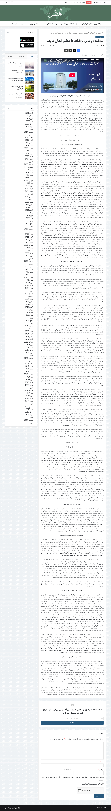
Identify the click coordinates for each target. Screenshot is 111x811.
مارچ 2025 (29, 159)
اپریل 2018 (29, 382)
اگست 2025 (29, 146)
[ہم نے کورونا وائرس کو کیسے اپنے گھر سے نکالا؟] (29, 88)
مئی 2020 (29, 315)
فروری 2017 (28, 404)
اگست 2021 (29, 275)
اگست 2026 (29, 113)
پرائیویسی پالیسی (11, 807)
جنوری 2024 (28, 197)
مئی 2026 (29, 121)
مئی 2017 (29, 396)
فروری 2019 (28, 356)
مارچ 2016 (29, 415)
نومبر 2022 (29, 234)
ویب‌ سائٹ (67, 769)
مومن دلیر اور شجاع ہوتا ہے (17, 71)
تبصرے (10, 56)
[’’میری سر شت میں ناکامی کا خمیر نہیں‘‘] (29, 65)
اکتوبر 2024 (29, 172)
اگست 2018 (29, 372)
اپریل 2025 (29, 156)
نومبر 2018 (29, 364)
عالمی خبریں (34, 23)
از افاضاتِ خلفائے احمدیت (49, 23)
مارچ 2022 (29, 256)
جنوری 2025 (28, 164)
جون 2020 (29, 312)
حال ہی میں (21, 56)
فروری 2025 (28, 162)
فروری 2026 (28, 129)
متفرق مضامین (83, 33)
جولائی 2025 (28, 148)
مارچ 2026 (29, 127)
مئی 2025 (29, 154)
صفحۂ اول (98, 33)
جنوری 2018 (28, 391)
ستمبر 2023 (29, 207)
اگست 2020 (29, 307)
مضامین (24, 23)
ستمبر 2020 (29, 304)
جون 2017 (29, 393)
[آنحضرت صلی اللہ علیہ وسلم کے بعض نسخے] (29, 96)
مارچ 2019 (29, 353)
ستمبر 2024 (29, 175)
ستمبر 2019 (29, 337)
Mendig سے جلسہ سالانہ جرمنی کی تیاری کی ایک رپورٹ (15, 79)
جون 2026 (29, 119)
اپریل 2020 (29, 318)
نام (102, 761)
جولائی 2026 (28, 116)
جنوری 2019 (28, 358)
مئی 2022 (29, 251)
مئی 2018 (29, 380)
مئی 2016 (29, 409)
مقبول (32, 56)
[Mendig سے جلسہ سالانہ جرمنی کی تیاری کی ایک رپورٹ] (29, 80)
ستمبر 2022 (29, 240)
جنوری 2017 (28, 407)
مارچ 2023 (29, 224)
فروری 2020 (28, 323)
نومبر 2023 (29, 202)
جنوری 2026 (28, 132)
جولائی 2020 (28, 310)
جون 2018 (29, 377)
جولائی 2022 (28, 245)
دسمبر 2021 (28, 264)
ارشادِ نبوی (97, 23)
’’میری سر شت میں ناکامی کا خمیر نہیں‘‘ (15, 64)
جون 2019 (29, 345)
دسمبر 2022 (28, 232)
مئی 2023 (29, 218)
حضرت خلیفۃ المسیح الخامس (70, 23)
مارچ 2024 (29, 191)
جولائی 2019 (28, 342)
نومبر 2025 (29, 137)
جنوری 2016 (28, 420)
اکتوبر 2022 (29, 237)
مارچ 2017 (29, 401)
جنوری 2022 (28, 261)
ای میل (101, 769)
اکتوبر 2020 (29, 302)
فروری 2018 (28, 388)
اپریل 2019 (29, 350)
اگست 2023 (29, 210)
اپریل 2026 (29, 124)
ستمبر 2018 (29, 369)
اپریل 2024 (29, 189)
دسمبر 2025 (28, 135)
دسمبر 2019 (28, 329)
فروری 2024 (28, 194)
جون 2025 (29, 151)
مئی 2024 (29, 186)
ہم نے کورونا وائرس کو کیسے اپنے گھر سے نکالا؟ (16, 87)
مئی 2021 (29, 283)
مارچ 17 (30, 423)
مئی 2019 (29, 347)
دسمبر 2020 (28, 296)
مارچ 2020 (29, 321)
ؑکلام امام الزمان (87, 23)
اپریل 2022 (29, 253)
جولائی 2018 (28, 374)
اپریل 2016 (29, 412)
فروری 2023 (28, 226)
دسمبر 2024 (28, 167)
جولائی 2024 (28, 181)
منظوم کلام (14, 23)
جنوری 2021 (28, 294)
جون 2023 (29, 216)
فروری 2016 (28, 417)
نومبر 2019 (29, 331)
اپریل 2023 (29, 221)
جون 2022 (29, 248)
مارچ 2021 (29, 288)
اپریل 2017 (29, 399)
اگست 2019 (29, 339)
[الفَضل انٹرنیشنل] (55, 12)
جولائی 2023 (28, 213)
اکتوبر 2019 (29, 334)
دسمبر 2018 (28, 361)
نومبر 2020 (29, 299)
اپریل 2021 (29, 286)
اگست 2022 (29, 242)
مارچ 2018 (29, 385)
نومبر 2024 (29, 170)
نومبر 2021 (29, 267)
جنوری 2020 (28, 326)
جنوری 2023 (28, 229)
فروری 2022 (28, 259)
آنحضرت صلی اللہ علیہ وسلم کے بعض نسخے (16, 95)
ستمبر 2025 (29, 143)
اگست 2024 (29, 178)
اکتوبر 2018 (29, 366)
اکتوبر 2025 (29, 140)
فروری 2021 (28, 291)
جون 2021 (29, 280)
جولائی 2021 (28, 277)
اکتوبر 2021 (29, 269)
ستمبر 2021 (29, 272)
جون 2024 (29, 183)
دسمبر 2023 (28, 199)
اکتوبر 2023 (29, 205)
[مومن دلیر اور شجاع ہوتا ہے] (29, 73)
